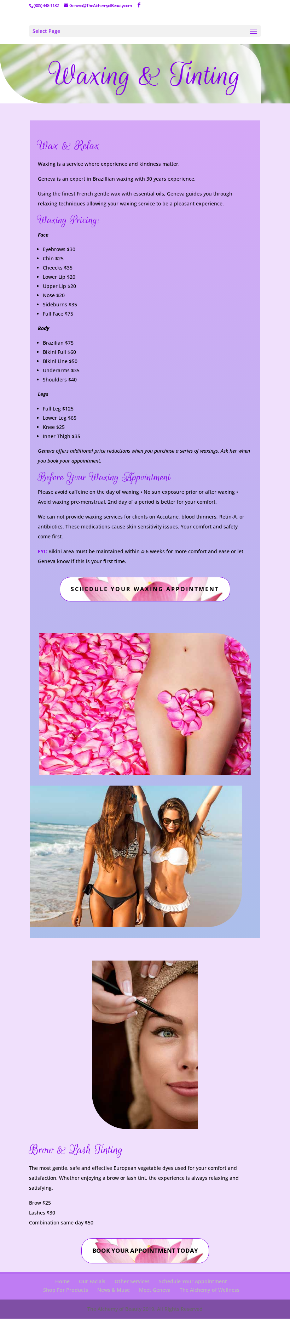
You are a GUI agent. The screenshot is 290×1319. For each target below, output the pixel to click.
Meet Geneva (154, 1289)
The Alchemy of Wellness (209, 1289)
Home (62, 1281)
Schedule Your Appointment (193, 1281)
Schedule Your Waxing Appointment (145, 589)
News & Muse (113, 1289)
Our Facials (92, 1281)
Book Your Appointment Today (145, 1250)
